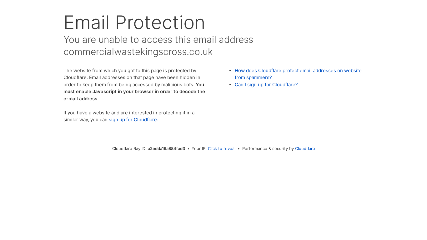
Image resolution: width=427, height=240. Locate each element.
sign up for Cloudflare (133, 119)
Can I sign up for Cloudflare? (266, 85)
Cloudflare (305, 148)
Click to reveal (221, 148)
